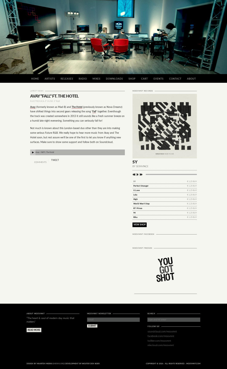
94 (134, 213)
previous (134, 174)
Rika (135, 217)
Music (50, 101)
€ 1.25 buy (192, 181)
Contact (175, 79)
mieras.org (59, 364)
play (137, 174)
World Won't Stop (141, 204)
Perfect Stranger (141, 186)
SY (134, 181)
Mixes (96, 79)
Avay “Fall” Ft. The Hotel (54, 96)
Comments (40, 162)
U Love (136, 190)
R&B (58, 101)
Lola (135, 195)
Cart (144, 79)
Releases (67, 79)
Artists (50, 79)
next (141, 174)
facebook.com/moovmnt (161, 336)
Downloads (114, 79)
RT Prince (137, 208)
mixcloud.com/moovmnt (161, 345)
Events (159, 79)
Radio (83, 79)
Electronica (37, 101)
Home (35, 79)
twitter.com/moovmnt (159, 340)
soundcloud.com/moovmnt (162, 331)
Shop (132, 79)
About (191, 79)
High (135, 199)
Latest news (36, 91)
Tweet (55, 160)
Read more (34, 330)
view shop (140, 225)
